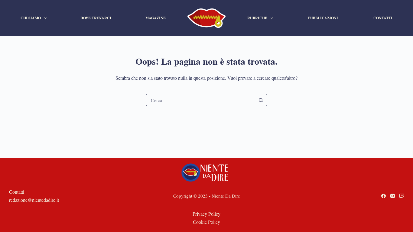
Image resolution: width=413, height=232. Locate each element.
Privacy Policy (206, 214)
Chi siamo (31, 18)
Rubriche (257, 18)
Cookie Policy (206, 222)
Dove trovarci (95, 18)
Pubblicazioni (323, 18)
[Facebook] (383, 196)
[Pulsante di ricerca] (261, 100)
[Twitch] (401, 196)
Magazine (155, 18)
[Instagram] (392, 196)
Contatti (382, 18)
